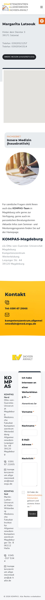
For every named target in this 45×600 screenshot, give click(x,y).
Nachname (29, 426)
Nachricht (28, 459)
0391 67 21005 (9, 463)
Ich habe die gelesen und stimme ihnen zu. (34, 499)
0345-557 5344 (9, 558)
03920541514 (19, 47)
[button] (42, 21)
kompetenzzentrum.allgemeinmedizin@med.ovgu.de (9, 477)
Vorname (28, 412)
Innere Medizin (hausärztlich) (19, 57)
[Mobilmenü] (41, 7)
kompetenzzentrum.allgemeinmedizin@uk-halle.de (9, 573)
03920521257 (19, 43)
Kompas (8, 382)
